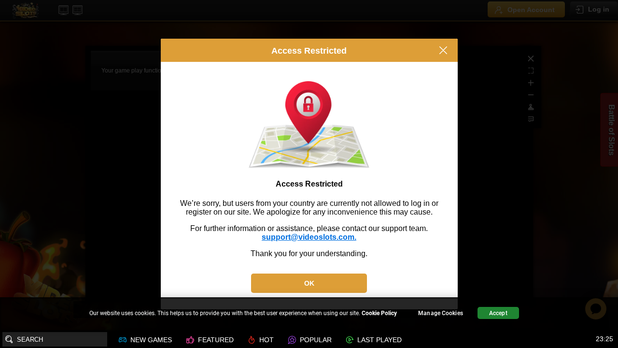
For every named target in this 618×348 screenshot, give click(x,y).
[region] (309, 314)
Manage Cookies (440, 313)
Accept (498, 313)
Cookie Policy (379, 313)
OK (309, 283)
